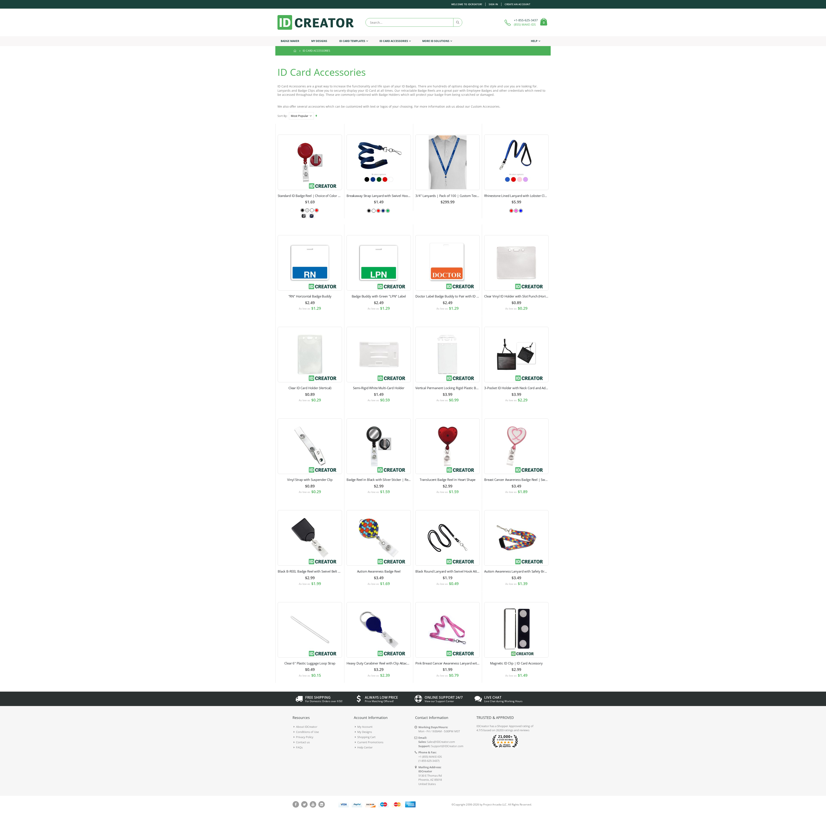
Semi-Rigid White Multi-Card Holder (378, 388)
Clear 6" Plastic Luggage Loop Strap (309, 663)
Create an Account (517, 4)
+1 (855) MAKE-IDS (430, 757)
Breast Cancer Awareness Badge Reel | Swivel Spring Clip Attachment (516, 479)
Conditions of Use (307, 732)
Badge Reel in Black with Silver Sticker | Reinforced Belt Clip (379, 479)
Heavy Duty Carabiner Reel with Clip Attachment (379, 663)
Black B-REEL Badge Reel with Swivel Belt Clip (310, 571)
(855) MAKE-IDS (525, 24)
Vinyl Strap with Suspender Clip (309, 479)
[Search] (457, 22)
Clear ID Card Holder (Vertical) (309, 388)
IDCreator (482, 726)
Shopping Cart (366, 737)
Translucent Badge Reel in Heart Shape (447, 479)
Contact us (303, 742)
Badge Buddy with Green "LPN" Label (379, 296)
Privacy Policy (305, 737)
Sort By (282, 116)
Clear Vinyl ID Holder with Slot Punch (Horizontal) (516, 296)
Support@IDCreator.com (447, 746)
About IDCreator (306, 727)
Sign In (493, 4)
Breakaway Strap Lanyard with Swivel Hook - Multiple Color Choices (379, 196)
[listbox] (310, 210)
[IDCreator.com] (315, 22)
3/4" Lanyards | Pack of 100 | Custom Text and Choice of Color (447, 196)
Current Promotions (370, 742)
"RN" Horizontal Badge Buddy (309, 296)
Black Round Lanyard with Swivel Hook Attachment (447, 571)
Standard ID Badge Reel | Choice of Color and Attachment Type (310, 196)
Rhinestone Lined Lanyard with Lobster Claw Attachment (516, 196)
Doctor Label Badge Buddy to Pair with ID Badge (447, 296)
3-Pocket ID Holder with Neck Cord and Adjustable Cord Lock (516, 388)
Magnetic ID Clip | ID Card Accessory (516, 663)
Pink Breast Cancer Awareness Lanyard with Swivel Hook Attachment (447, 663)
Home (295, 50)
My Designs (364, 732)
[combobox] (413, 22)
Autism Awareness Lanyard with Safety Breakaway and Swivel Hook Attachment (516, 571)
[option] (302, 210)
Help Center (365, 747)
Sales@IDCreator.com (441, 742)
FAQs (299, 747)
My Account (365, 727)
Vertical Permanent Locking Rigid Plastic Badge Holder (447, 388)
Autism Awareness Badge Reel (379, 571)
